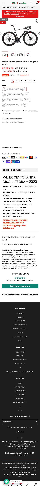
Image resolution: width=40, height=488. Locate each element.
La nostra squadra (20, 337)
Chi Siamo (20, 313)
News (20, 341)
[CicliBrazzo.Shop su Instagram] (22, 438)
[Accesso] (31, 2)
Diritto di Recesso (20, 325)
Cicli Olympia (20, 395)
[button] (1, 33)
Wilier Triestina (20, 391)
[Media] (36, 21)
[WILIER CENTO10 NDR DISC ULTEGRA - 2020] (20, 33)
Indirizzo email (8, 422)
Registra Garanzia (20, 360)
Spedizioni (20, 317)
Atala (20, 411)
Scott (20, 383)
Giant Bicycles (20, 387)
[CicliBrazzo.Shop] (19, 3)
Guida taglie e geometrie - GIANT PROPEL (20, 372)
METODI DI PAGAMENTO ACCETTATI (18, 244)
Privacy (20, 333)
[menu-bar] (5, 3)
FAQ (20, 368)
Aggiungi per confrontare (12, 119)
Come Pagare (20, 321)
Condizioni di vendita (20, 329)
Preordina (20, 356)
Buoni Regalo (20, 364)
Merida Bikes (20, 399)
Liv (20, 407)
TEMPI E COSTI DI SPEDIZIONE (12, 148)
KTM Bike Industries (20, 403)
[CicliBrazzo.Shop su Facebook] (18, 438)
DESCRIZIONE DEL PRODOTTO (14, 170)
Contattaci (20, 352)
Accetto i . (21, 427)
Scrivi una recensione (20, 286)
